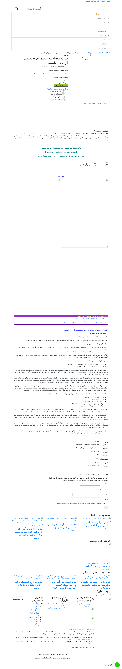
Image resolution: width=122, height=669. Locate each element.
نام (106, 494)
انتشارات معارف (34, 617)
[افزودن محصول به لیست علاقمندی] (110, 63)
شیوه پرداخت (86, 606)
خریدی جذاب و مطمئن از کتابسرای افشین (81, 629)
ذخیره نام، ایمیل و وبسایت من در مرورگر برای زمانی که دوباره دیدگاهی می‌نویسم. (81, 503)
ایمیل (106, 499)
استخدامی (103, 27)
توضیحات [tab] (104, 103)
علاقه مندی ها (102, 48)
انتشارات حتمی (34, 619)
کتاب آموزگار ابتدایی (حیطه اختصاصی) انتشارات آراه (92, 318)
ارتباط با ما (103, 44)
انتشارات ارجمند (34, 621)
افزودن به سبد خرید (61, 85)
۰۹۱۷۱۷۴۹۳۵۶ (19, 597)
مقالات (104, 39)
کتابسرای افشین (106, 1)
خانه (109, 53)
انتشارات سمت (34, 606)
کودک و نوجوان (102, 31)
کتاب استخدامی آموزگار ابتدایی (79, 53)
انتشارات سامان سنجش (103, 595)
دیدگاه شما (104, 490)
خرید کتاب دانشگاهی (100, 18)
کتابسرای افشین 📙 (101, 14)
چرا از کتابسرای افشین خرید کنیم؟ (57, 89)
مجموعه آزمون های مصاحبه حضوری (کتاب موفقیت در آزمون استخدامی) (86, 322)
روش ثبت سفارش (84, 604)
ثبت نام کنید (89, 1)
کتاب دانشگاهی (102, 53)
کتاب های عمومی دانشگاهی (56, 608)
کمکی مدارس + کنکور (100, 22)
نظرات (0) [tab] (87, 103)
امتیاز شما (104, 484)
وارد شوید (96, 1)
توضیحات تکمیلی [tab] (96, 103)
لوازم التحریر (102, 35)
